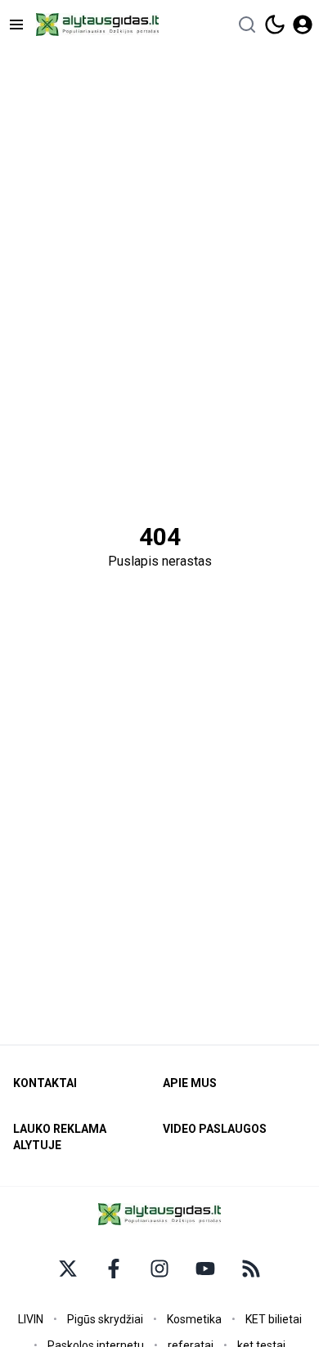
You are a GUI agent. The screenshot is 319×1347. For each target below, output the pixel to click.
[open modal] (302, 24)
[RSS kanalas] (251, 1268)
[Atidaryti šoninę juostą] (16, 24)
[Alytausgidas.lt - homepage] (97, 24)
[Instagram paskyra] (159, 1268)
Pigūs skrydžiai (105, 1319)
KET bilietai (273, 1319)
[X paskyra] (68, 1268)
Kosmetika (194, 1319)
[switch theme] (274, 24)
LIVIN (30, 1319)
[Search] (247, 24)
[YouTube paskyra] (205, 1268)
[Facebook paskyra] (114, 1268)
